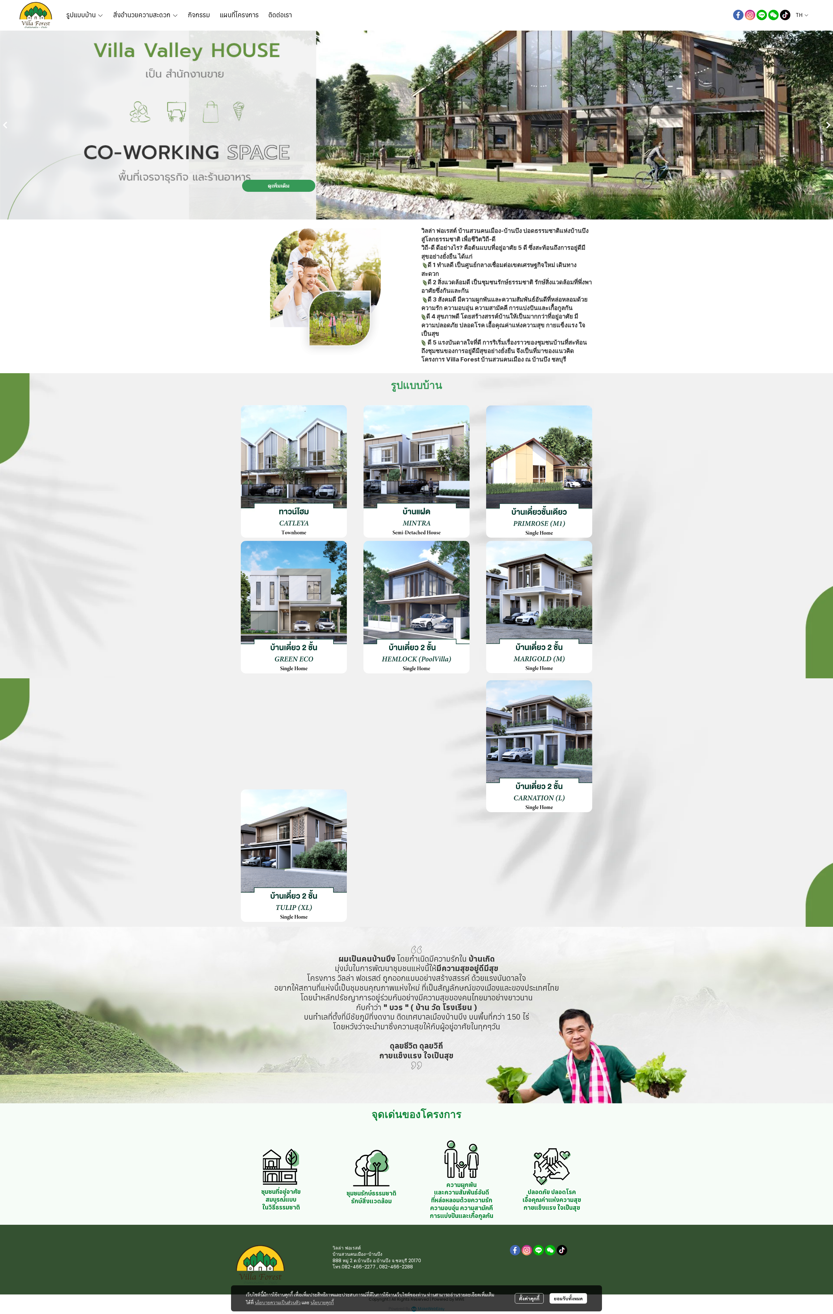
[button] (802, 15)
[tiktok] (785, 15)
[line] (762, 15)
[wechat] (773, 15)
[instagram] (750, 15)
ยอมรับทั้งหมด (568, 1298)
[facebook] (738, 15)
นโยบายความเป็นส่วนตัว (278, 1302)
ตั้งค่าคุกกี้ (529, 1298)
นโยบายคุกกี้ (322, 1302)
